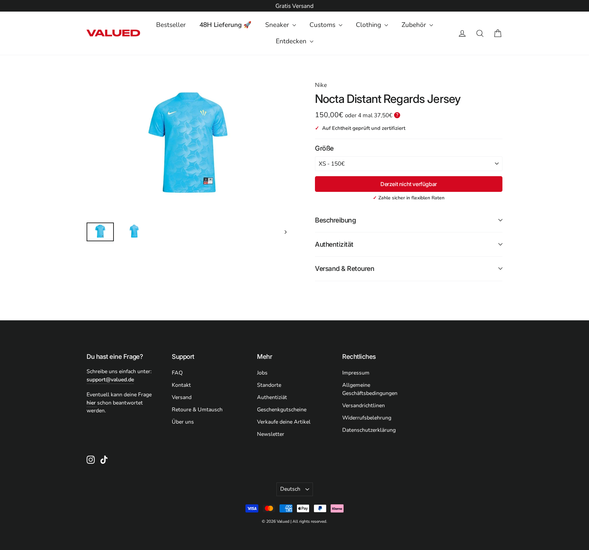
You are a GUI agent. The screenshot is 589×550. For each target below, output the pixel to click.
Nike (321, 85)
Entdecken (292, 41)
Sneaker (278, 24)
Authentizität (334, 244)
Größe (324, 148)
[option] (294, 6)
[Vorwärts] (285, 232)
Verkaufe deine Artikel (284, 422)
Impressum (355, 373)
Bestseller (171, 24)
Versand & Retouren (344, 268)
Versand (182, 397)
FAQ (177, 373)
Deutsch (290, 489)
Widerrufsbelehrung (366, 418)
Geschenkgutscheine (281, 409)
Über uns (183, 422)
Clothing (369, 24)
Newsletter (270, 434)
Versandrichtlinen (363, 405)
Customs (323, 24)
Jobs (262, 373)
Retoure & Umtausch (197, 409)
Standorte (269, 385)
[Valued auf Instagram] (91, 459)
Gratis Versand (294, 6)
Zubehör (415, 24)
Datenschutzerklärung (369, 430)
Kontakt (181, 385)
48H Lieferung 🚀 (225, 24)
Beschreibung (335, 220)
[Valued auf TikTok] (104, 459)
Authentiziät (272, 397)
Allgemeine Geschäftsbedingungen (369, 389)
